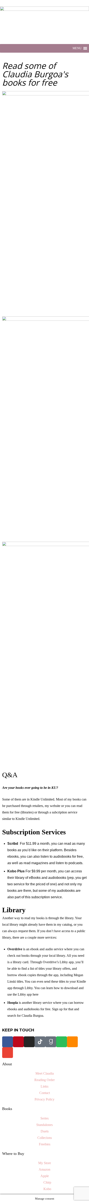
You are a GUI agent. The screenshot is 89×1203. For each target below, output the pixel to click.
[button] (77, 48)
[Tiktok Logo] (40, 1041)
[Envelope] (7, 1052)
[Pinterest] (18, 1041)
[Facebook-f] (7, 1041)
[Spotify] (61, 1041)
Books (7, 1109)
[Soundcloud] (72, 1041)
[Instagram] (29, 1041)
